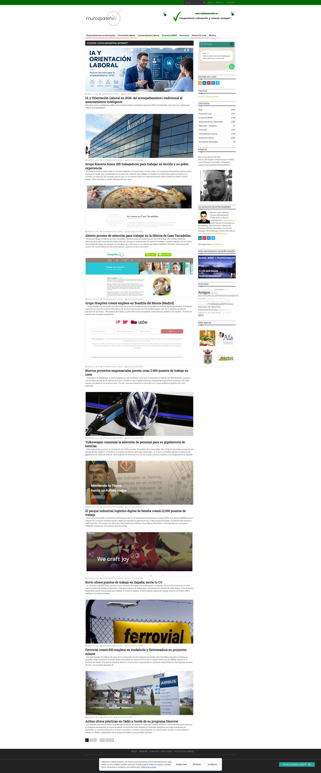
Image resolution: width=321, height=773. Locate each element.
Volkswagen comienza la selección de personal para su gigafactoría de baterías (135, 444)
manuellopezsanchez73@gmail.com (212, 233)
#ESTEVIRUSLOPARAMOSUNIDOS (218, 295)
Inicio (210, 2)
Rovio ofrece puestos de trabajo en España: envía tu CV (123, 582)
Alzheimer (219, 289)
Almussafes (202, 290)
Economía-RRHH (169, 35)
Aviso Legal (166, 751)
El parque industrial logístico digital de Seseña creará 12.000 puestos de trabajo (135, 513)
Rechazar (197, 764)
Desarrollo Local (199, 35)
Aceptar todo (181, 764)
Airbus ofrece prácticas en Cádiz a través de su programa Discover (131, 721)
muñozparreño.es (229, 220)
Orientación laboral (126, 35)
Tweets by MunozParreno (208, 97)
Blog (217, 110)
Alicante (202, 298)
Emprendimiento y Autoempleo (101, 35)
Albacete (216, 306)
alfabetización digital (217, 301)
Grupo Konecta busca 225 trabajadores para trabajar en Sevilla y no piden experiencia (137, 166)
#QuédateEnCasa (208, 309)
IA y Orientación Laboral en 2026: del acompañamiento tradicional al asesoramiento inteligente (133, 100)
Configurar (212, 764)
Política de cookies (184, 751)
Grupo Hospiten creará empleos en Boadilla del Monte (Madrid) (129, 303)
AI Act (229, 310)
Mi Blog (212, 35)
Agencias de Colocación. (209, 312)
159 (102, 740)
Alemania (222, 310)
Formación (184, 35)
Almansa (210, 290)
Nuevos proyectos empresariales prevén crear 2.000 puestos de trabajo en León (136, 372)
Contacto (230, 2)
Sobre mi (220, 2)
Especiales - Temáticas (217, 126)
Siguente (110, 740)
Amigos (204, 292)
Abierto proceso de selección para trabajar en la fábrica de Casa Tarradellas (138, 236)
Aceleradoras (226, 313)
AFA (201, 315)
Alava (227, 290)
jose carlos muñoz (131, 94)
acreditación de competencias (217, 299)
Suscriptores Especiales (217, 142)
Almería (214, 293)
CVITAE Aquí (218, 244)
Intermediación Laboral (148, 35)
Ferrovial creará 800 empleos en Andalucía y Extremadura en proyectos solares (135, 652)
